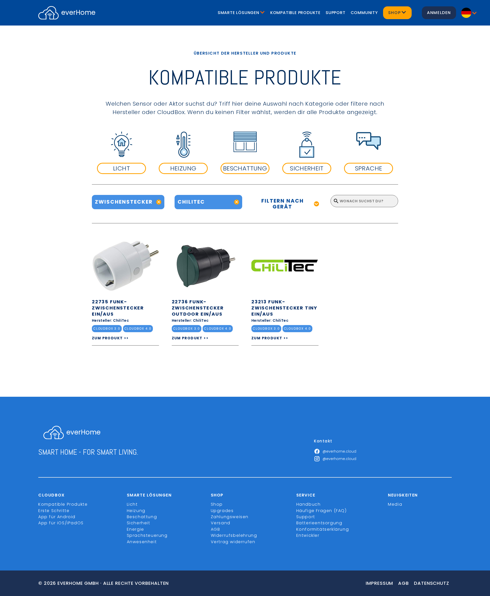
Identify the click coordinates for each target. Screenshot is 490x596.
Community (364, 13)
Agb (403, 583)
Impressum (379, 583)
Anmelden (439, 13)
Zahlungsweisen (230, 517)
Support (336, 13)
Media (395, 504)
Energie (135, 529)
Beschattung (142, 517)
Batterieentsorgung (319, 523)
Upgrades (222, 511)
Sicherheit (138, 523)
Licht (132, 504)
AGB (215, 529)
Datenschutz (431, 583)
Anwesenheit (142, 542)
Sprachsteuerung (147, 535)
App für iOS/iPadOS (61, 523)
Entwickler (308, 535)
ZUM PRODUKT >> (110, 338)
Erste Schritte (53, 511)
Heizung (136, 511)
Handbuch (308, 504)
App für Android (57, 517)
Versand (220, 523)
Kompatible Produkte (295, 13)
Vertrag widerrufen (233, 542)
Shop (217, 504)
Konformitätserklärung (322, 529)
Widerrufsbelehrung (234, 535)
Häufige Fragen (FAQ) (321, 511)
